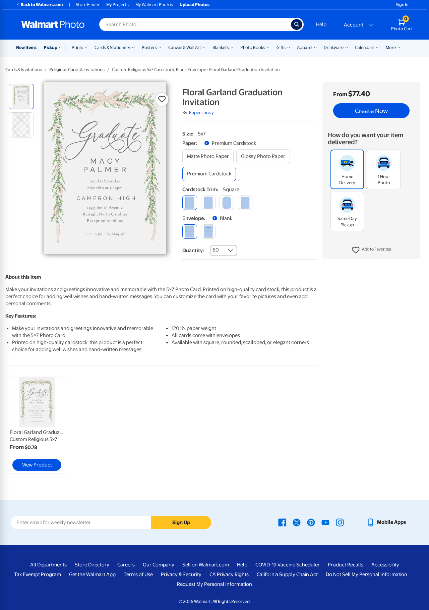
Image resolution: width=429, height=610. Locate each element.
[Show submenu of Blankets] (232, 47)
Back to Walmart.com (42, 4)
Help (321, 24)
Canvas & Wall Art (184, 47)
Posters (149, 47)
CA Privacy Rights (229, 574)
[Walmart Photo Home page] (53, 24)
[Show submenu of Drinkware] (347, 47)
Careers (126, 565)
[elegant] (227, 203)
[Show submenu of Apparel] (315, 47)
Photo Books (252, 47)
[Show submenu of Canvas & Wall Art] (204, 47)
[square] (189, 203)
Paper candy (201, 112)
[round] (208, 203)
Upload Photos (194, 4)
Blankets (220, 47)
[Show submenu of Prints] (86, 47)
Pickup (50, 47)
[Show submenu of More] (399, 47)
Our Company (158, 565)
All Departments (48, 565)
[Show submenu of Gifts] (289, 47)
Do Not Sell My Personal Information (366, 574)
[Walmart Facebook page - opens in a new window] (282, 522)
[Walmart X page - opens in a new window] (297, 522)
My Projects (117, 4)
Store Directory (92, 565)
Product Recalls (345, 565)
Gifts (281, 47)
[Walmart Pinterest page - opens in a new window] (311, 522)
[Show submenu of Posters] (160, 47)
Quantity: (193, 250)
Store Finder (88, 4)
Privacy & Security (181, 574)
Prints (77, 47)
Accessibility (385, 565)
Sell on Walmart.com (205, 565)
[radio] (21, 96)
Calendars (364, 47)
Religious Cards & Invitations (77, 69)
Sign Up (181, 522)
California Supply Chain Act (287, 574)
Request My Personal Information (214, 584)
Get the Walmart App (92, 574)
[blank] (189, 231)
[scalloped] (245, 203)
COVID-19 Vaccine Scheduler (287, 565)
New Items (26, 47)
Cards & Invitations (23, 69)
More (391, 47)
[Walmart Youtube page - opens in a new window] (325, 522)
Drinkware (334, 47)
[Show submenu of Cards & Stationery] (133, 47)
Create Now (371, 110)
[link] (37, 425)
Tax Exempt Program (37, 574)
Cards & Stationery (112, 47)
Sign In (402, 4)
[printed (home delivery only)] (208, 231)
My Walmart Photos (154, 4)
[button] (371, 250)
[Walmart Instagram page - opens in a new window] (340, 522)
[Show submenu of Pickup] (61, 47)
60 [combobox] (215, 250)
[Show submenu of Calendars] (377, 47)
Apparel (304, 47)
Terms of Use (138, 574)
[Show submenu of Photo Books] (268, 47)
